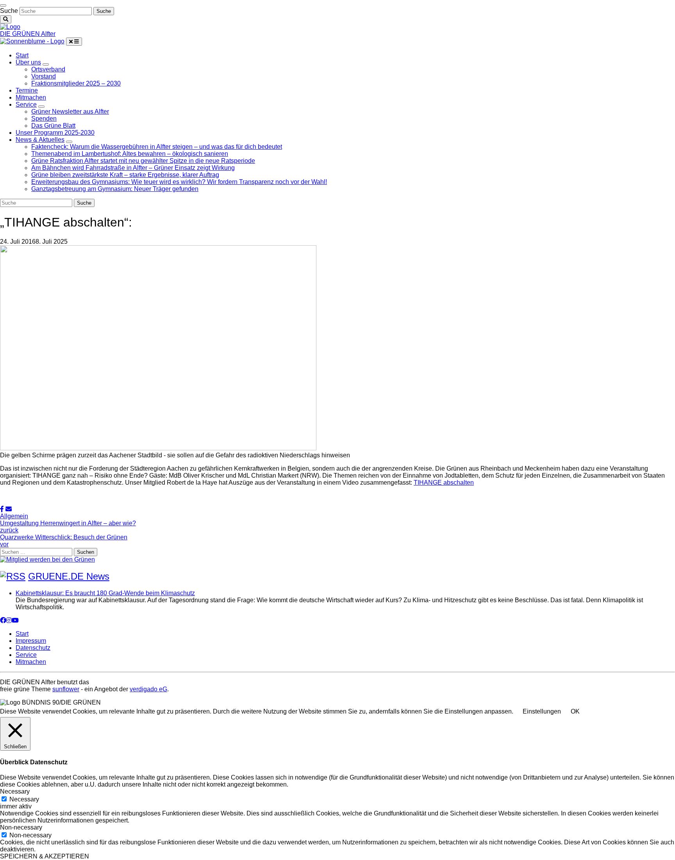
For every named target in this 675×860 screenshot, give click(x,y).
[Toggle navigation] (3, 5)
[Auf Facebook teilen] (2, 509)
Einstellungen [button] (542, 711)
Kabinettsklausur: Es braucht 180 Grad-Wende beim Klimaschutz (105, 593)
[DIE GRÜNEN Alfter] (10, 26)
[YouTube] (15, 620)
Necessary (24, 799)
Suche (9, 10)
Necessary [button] (15, 791)
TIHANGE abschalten (444, 482)
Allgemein (14, 516)
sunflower (65, 689)
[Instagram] (9, 620)
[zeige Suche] (5, 19)
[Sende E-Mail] (8, 509)
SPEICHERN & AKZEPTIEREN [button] (44, 856)
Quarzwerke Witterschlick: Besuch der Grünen (63, 541)
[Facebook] (3, 620)
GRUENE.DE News (68, 576)
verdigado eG (148, 689)
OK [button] (575, 711)
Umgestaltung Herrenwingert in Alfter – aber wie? (68, 526)
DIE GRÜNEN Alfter (27, 33)
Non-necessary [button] (21, 827)
